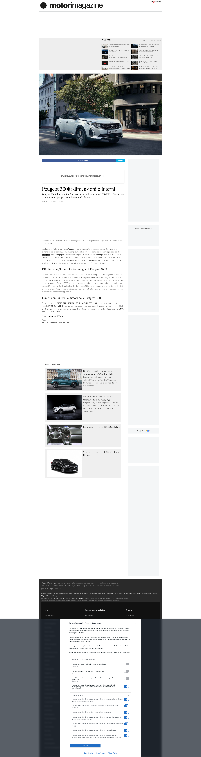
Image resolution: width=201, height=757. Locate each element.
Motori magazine (59, 598)
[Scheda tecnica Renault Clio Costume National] (65, 463)
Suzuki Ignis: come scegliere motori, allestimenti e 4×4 (148, 62)
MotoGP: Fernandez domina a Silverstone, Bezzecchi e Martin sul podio (119, 67)
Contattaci (109, 593)
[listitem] (100, 659)
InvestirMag (130, 615)
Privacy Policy (112, 753)
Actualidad (89, 615)
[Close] (137, 623)
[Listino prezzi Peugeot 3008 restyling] (65, 435)
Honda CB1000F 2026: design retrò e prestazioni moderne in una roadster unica (149, 68)
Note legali (136, 593)
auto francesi (47, 322)
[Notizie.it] (156, 2)
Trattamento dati (146, 593)
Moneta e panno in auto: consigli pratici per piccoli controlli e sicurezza (149, 45)
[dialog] (100, 688)
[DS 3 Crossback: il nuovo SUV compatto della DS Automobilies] (65, 379)
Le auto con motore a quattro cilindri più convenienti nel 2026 (119, 45)
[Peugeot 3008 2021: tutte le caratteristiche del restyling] (65, 407)
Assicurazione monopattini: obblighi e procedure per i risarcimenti (148, 51)
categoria (46, 255)
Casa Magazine (49, 615)
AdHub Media (80, 598)
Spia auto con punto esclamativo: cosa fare (119, 62)
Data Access (100, 753)
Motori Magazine (48, 583)
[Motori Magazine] (71, 5)
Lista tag (54, 596)
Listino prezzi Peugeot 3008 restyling (101, 426)
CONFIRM (85, 745)
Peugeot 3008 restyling (60, 322)
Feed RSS (155, 593)
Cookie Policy (118, 593)
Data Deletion (88, 753)
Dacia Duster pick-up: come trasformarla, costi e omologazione (118, 56)
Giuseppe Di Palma (56, 316)
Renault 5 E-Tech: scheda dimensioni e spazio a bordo (119, 51)
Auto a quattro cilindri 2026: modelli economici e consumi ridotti (148, 56)
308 (121, 309)
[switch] (126, 664)
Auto (44, 320)
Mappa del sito (45, 596)
